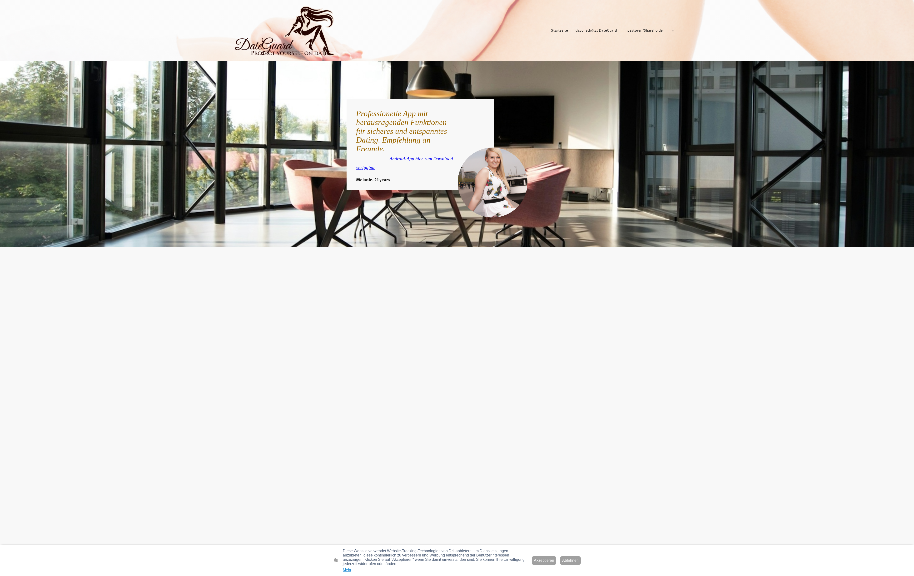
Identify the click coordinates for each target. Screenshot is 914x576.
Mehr (347, 570)
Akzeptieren (544, 560)
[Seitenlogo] (284, 30)
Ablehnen (570, 560)
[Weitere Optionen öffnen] (673, 30)
